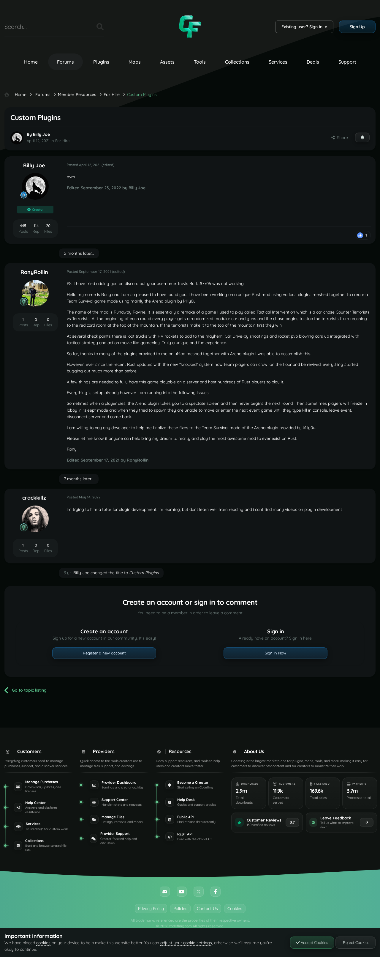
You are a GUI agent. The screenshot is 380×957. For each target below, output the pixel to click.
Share (341, 137)
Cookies (234, 908)
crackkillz (34, 497)
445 (23, 225)
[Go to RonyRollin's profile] (35, 293)
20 (48, 225)
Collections (237, 62)
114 (36, 225)
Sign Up (357, 26)
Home (31, 62)
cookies (43, 942)
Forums (65, 62)
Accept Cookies (314, 942)
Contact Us (207, 908)
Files (84, 26)
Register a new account (104, 653)
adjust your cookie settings (186, 942)
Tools (200, 62)
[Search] (100, 26)
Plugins (101, 62)
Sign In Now (275, 653)
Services (278, 62)
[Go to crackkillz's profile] (35, 519)
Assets (167, 62)
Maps (135, 62)
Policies (180, 908)
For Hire (62, 140)
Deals (313, 62)
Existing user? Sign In (303, 26)
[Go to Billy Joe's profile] (16, 137)
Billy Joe (41, 134)
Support (347, 62)
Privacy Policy (151, 908)
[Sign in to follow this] (362, 137)
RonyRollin (34, 272)
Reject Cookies (355, 942)
